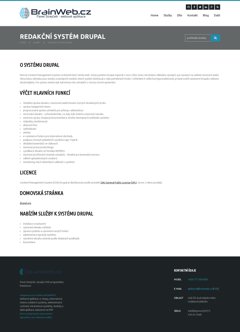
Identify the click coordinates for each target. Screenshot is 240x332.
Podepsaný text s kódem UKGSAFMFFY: (38, 295)
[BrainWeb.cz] (41, 271)
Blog (206, 15)
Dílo (179, 15)
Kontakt (192, 15)
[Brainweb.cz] (55, 13)
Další (217, 15)
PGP (216, 288)
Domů (23, 42)
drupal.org (25, 203)
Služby (168, 15)
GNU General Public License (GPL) (118, 182)
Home (154, 15)
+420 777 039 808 (198, 279)
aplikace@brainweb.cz (200, 288)
